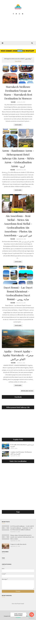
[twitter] (16, 13)
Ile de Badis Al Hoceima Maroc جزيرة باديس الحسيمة (22, 445)
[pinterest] (23, 13)
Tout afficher (18, 61)
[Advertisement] (18, 29)
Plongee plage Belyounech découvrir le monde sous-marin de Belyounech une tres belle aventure (22, 537)
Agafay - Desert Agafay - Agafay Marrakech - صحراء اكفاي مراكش (18, 355)
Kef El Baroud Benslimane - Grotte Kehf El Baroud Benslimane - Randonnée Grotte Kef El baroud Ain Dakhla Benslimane (22, 527)
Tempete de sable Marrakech (18, 544)
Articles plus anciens (27, 391)
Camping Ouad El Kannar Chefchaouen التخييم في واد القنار (21, 453)
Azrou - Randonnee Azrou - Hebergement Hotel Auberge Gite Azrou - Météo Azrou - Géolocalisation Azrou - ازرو (18, 158)
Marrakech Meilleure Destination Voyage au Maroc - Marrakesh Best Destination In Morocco (18, 92)
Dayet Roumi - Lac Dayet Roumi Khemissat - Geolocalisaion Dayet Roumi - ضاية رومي (18, 293)
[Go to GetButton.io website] (32, 618)
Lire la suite (18, 125)
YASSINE (13, 102)
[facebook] (13, 13)
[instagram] (19, 13)
